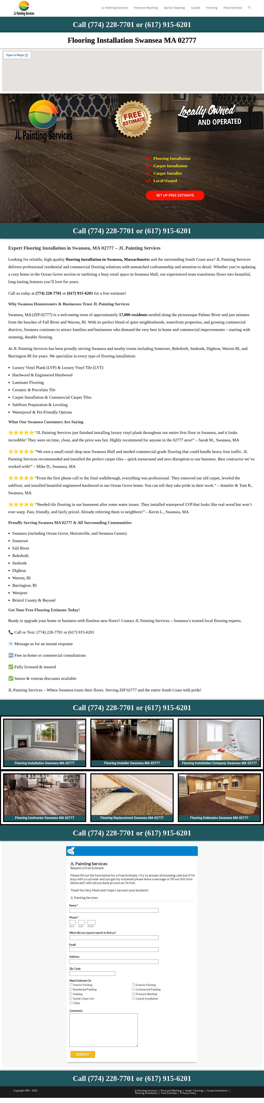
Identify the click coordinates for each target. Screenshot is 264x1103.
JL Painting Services (146, 1090)
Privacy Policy (188, 1093)
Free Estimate (169, 1093)
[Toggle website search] (249, 7)
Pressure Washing (171, 1090)
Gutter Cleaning (194, 1090)
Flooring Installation (146, 1093)
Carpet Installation (217, 1090)
